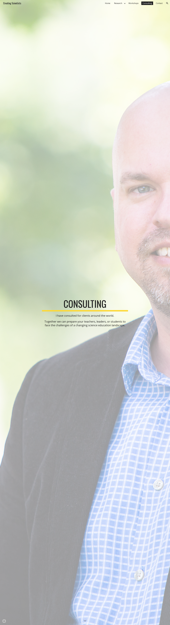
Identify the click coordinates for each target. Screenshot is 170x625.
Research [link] (118, 3)
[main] (85, 312)
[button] (167, 3)
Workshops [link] (133, 3)
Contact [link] (159, 3)
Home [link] (107, 3)
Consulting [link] (147, 3)
